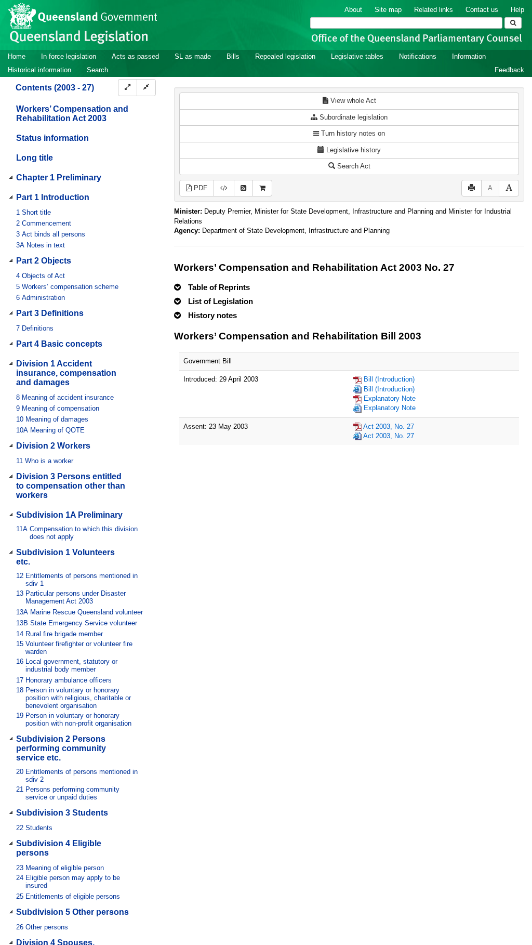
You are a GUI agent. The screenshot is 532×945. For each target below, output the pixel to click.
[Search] (513, 23)
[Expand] (127, 87)
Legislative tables (357, 56)
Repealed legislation (285, 56)
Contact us (482, 10)
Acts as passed (135, 56)
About (353, 10)
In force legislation (68, 56)
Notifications (417, 56)
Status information (52, 138)
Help (517, 10)
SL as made (193, 56)
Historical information (39, 70)
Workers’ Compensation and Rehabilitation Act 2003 (72, 113)
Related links (433, 10)
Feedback (509, 70)
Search (97, 70)
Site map (388, 10)
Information (469, 56)
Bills (233, 56)
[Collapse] (146, 87)
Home (16, 56)
